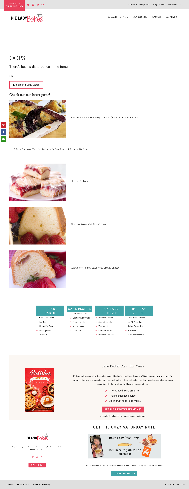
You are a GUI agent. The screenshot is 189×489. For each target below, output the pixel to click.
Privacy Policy (24, 485)
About (162, 4)
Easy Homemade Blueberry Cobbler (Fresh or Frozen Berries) (105, 117)
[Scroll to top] (182, 453)
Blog (155, 4)
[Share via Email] (3, 139)
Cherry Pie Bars (79, 181)
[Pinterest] (38, 4)
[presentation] (37, 119)
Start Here (132, 4)
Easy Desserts (140, 17)
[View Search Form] (182, 5)
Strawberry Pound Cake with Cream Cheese (95, 267)
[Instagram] (33, 4)
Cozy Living (172, 17)
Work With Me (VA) (41, 485)
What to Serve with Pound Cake (88, 224)
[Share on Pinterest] (3, 125)
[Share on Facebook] (3, 132)
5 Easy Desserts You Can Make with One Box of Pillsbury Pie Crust (51, 149)
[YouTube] (42, 4)
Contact (10, 485)
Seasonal (156, 17)
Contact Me (172, 4)
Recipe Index (144, 4)
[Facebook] (28, 4)
